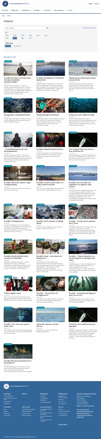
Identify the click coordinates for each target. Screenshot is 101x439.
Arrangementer (62, 415)
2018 (22, 38)
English (91, 4)
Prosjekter (7, 403)
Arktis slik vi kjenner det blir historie (47, 325)
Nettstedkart (62, 424)
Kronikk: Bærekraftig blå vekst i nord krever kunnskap (16, 257)
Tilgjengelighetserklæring (84, 415)
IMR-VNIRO (61, 401)
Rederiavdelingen (27, 411)
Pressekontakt (62, 413)
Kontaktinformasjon (64, 411)
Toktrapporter (62, 403)
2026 (7, 35)
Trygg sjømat (44, 398)
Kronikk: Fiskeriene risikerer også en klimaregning (17, 184)
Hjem (3, 15)
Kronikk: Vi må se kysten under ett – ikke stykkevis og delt (49, 184)
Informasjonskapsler (83, 409)
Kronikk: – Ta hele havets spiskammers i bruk (82, 222)
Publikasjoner (63, 394)
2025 (14, 35)
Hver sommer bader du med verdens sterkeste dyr (81, 150)
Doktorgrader (8, 401)
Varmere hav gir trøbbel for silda (81, 115)
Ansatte (60, 409)
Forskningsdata (8, 396)
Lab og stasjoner (45, 407)
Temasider (7, 407)
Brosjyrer (61, 399)
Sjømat (6, 411)
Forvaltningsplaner (45, 402)
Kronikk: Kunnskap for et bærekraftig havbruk (50, 79)
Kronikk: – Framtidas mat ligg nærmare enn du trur (82, 294)
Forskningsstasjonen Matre (46, 416)
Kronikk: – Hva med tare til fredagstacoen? (47, 294)
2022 (38, 35)
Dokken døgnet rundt (12, 293)
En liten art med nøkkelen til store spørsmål (82, 325)
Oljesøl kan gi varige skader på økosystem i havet (82, 79)
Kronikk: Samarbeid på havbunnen (49, 149)
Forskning (7, 394)
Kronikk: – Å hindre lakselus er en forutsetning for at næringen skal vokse (82, 258)
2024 (22, 35)
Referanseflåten (26, 415)
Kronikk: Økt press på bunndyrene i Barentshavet (18, 362)
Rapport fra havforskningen (63, 396)
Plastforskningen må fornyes (47, 115)
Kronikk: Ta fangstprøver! (14, 221)
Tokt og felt (26, 407)
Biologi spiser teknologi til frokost (17, 115)
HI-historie (17, 46)
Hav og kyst (7, 415)
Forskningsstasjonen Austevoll (46, 409)
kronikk (8, 46)
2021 (46, 35)
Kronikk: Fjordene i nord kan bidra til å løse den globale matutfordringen (17, 80)
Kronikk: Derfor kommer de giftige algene (50, 222)
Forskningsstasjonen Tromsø (46, 420)
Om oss (60, 407)
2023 (30, 35)
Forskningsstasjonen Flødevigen (46, 413)
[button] (97, 4)
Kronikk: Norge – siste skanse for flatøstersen (49, 257)
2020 (7, 38)
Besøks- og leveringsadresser (85, 406)
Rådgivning (44, 394)
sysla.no (77, 264)
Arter (5, 409)
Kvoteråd (42, 396)
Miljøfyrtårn (80, 417)
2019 (14, 38)
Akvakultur (43, 400)
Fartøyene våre (26, 413)
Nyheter (9, 15)
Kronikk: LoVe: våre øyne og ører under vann (16, 325)
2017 (30, 38)
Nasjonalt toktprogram (28, 409)
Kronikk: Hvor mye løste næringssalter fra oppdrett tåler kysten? (80, 185)
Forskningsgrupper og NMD (10, 398)
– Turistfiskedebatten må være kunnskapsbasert (16, 150)
